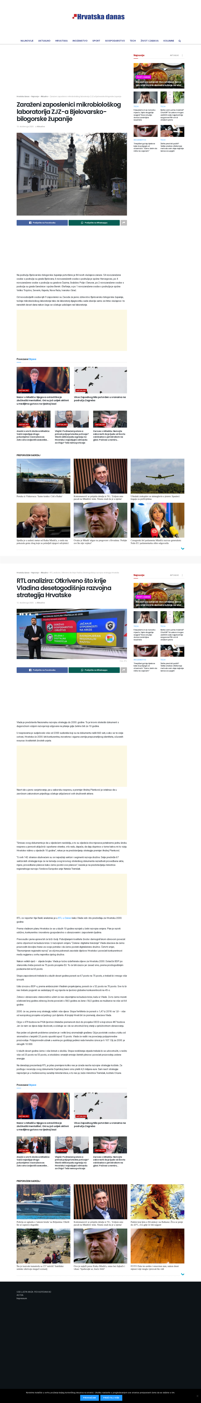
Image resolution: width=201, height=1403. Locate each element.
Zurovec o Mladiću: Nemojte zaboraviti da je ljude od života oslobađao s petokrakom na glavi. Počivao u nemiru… (109, 435)
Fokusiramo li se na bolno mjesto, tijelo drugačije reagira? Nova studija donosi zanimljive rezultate (145, 115)
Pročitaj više (111, 1397)
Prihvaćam (89, 1397)
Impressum (22, 1298)
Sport (96, 40)
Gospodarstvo (115, 40)
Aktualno (44, 40)
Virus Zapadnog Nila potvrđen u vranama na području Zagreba (100, 398)
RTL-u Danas (64, 918)
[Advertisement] (72, 74)
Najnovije (27, 40)
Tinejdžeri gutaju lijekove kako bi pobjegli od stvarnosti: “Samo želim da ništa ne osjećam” (145, 147)
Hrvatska (61, 40)
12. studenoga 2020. (25, 602)
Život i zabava (150, 40)
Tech (133, 40)
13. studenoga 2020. (25, 126)
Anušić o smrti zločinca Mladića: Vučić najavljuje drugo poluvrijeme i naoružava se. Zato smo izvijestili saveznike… (33, 435)
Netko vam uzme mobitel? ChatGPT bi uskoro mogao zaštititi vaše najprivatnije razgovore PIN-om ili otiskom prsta (172, 115)
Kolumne (168, 40)
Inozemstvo (80, 40)
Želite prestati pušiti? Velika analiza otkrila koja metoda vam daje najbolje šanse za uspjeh (172, 147)
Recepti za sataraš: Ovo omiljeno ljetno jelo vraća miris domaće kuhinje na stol (158, 83)
